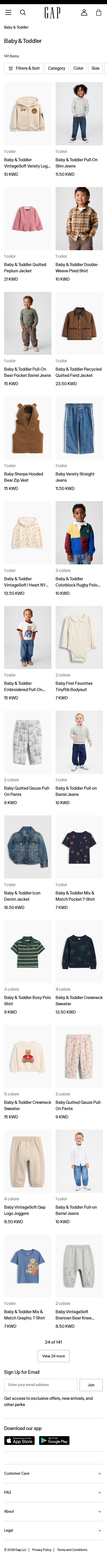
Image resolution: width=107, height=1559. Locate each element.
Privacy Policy (41, 1550)
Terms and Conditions (72, 1550)
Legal (8, 1530)
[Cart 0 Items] (98, 12)
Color (78, 68)
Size (95, 68)
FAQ (7, 1492)
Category (56, 68)
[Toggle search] (23, 12)
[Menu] (8, 12)
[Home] (52, 12)
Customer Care (16, 1473)
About (9, 1511)
